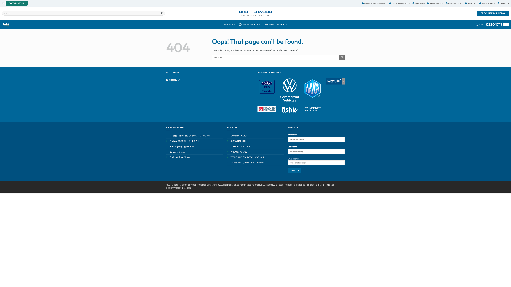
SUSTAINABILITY (238, 141)
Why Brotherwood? (400, 3)
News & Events (436, 3)
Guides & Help (487, 3)
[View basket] (3, 3)
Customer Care (454, 3)
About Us (471, 3)
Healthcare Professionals (374, 3)
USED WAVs (269, 25)
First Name (292, 134)
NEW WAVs (229, 25)
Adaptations (420, 3)
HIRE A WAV (282, 25)
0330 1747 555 (497, 24)
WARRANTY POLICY (240, 146)
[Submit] (162, 13)
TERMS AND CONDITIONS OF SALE (247, 157)
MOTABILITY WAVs (250, 25)
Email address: (294, 159)
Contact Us (504, 3)
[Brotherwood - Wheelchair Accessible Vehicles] (255, 13)
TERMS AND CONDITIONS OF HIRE (247, 162)
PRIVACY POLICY (238, 152)
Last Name (292, 146)
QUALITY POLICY (239, 135)
